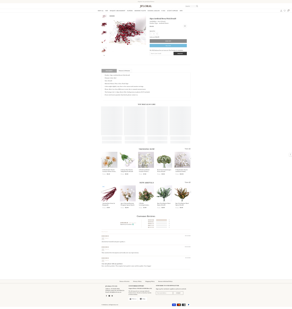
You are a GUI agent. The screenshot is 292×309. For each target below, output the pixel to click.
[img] (105, 236)
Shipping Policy (150, 281)
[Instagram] (109, 296)
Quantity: (152, 31)
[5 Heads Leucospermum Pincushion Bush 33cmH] (146, 193)
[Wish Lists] (285, 11)
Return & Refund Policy (165, 281)
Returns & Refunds (124, 70)
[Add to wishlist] (185, 26)
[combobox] (190, 6)
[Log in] (281, 11)
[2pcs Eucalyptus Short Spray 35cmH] (164, 193)
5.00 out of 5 (132, 222)
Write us (134, 299)
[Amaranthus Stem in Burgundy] (109, 193)
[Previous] (110, 33)
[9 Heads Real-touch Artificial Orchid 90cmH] (182, 160)
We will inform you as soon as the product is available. (166, 50)
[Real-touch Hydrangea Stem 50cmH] (164, 160)
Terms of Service (124, 281)
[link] (112, 138)
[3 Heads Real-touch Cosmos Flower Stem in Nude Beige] (109, 160)
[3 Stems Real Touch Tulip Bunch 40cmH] (128, 160)
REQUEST (180, 53)
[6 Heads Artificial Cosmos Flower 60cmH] (146, 160)
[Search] (191, 6)
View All (187, 148)
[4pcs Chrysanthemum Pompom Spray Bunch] (128, 193)
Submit (178, 293)
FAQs (143, 299)
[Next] (144, 33)
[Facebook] (106, 296)
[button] (151, 220)
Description (109, 70)
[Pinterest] (112, 296)
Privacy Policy (137, 281)
